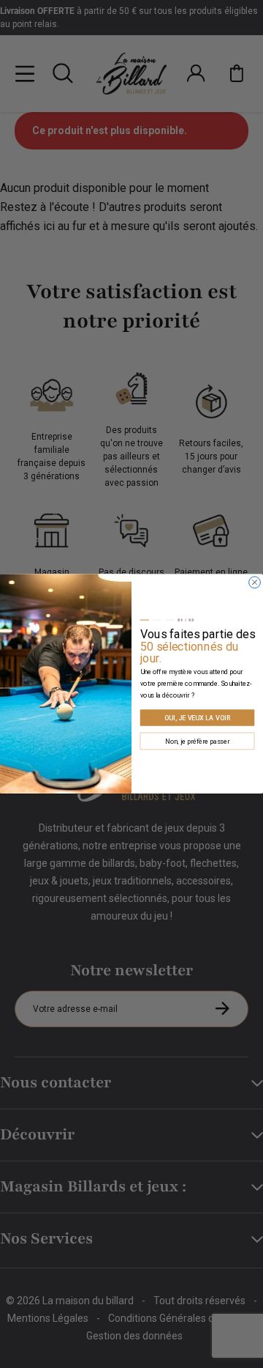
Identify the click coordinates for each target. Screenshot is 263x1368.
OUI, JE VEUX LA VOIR (197, 718)
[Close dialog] (255, 582)
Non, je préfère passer (197, 741)
